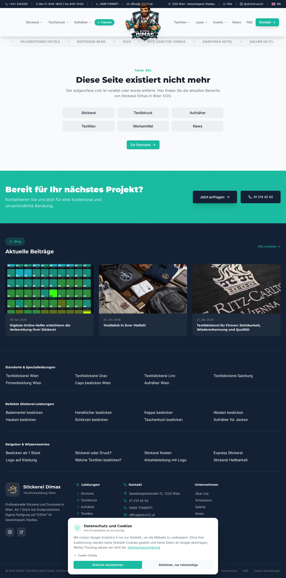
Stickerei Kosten (157, 453)
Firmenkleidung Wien (23, 383)
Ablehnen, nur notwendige (178, 565)
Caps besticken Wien (93, 383)
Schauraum (203, 500)
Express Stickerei (228, 453)
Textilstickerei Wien (22, 375)
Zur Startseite (140, 145)
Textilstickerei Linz (159, 375)
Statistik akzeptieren (107, 565)
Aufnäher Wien (156, 383)
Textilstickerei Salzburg (233, 375)
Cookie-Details (87, 555)
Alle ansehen (267, 246)
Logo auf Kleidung (21, 460)
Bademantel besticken (24, 412)
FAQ (229, 4)
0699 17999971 (140, 508)
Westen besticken (228, 412)
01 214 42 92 (263, 197)
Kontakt (265, 22)
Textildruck (56, 22)
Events (218, 22)
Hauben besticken (21, 419)
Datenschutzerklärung (144, 547)
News (236, 22)
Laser (200, 22)
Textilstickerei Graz (91, 375)
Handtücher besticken (93, 412)
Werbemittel (143, 126)
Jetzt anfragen (212, 197)
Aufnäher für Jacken (231, 419)
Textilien (180, 22)
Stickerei (32, 22)
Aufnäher (81, 22)
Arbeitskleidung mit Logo (165, 460)
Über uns (201, 493)
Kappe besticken (158, 412)
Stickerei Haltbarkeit (231, 460)
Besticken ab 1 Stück (23, 453)
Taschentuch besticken (163, 419)
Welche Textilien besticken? (98, 460)
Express (106, 22)
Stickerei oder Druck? (93, 453)
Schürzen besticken (91, 419)
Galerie (200, 507)
